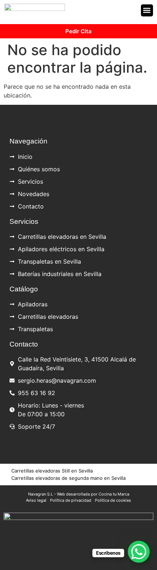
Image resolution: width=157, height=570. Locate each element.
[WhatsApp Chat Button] (139, 552)
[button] (147, 10)
